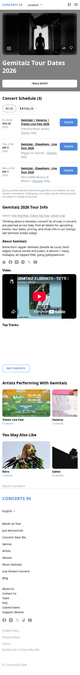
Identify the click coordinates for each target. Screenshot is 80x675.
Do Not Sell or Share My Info (20, 649)
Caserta (52, 153)
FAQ (5, 603)
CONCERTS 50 (12, 5)
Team (5, 598)
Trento (25, 133)
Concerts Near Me (14, 537)
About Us (8, 589)
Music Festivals (12, 564)
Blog (5, 578)
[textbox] (9, 511)
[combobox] (35, 5)
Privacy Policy (11, 637)
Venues (7, 558)
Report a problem (13, 486)
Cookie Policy (10, 630)
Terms (6, 644)
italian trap (58, 215)
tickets (68, 122)
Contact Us (9, 593)
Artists (6, 551)
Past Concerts (15, 368)
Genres (7, 544)
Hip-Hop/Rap (20, 215)
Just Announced (12, 530)
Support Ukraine (13, 612)
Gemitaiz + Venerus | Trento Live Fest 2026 (35, 122)
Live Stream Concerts (16, 571)
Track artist (40, 83)
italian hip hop (39, 215)
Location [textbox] (33, 5)
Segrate (37, 181)
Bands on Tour (11, 523)
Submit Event (11, 607)
